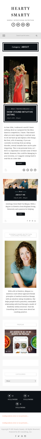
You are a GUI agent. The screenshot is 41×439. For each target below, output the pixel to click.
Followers (20, 407)
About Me (20, 195)
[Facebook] (13, 24)
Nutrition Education (23, 109)
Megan (18, 118)
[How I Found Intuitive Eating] (21, 79)
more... (20, 163)
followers (13, 399)
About (13, 109)
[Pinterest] (23, 24)
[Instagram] (28, 24)
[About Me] (20, 187)
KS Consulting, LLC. (25, 432)
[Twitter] (18, 24)
